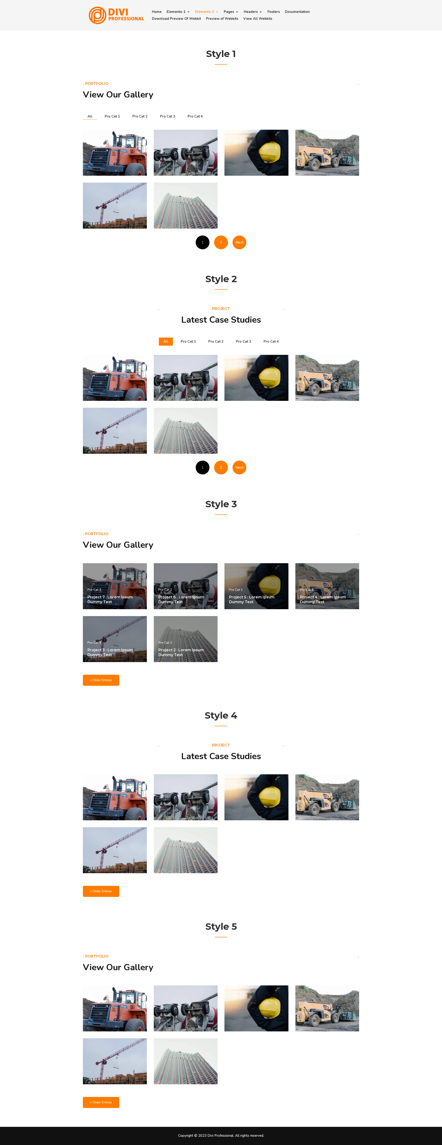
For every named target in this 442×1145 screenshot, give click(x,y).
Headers (251, 12)
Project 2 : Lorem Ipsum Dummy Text (181, 652)
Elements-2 (204, 12)
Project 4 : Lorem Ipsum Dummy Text (323, 599)
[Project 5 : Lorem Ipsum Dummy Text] (256, 153)
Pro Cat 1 (112, 116)
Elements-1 (176, 12)
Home (157, 12)
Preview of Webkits (222, 19)
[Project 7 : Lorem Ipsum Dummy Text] (115, 153)
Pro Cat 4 (195, 116)
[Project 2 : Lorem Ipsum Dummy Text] (186, 206)
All (89, 116)
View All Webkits (257, 19)
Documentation (297, 12)
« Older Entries (101, 680)
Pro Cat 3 (167, 116)
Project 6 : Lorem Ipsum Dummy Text (181, 599)
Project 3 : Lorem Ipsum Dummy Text (110, 652)
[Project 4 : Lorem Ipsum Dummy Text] (327, 153)
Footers (274, 12)
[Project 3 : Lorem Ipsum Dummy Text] (115, 206)
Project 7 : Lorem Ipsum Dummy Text (110, 599)
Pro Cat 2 (140, 116)
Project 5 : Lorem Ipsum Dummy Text (251, 599)
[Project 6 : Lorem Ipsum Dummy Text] (186, 153)
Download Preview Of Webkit (176, 19)
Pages (229, 12)
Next (240, 242)
